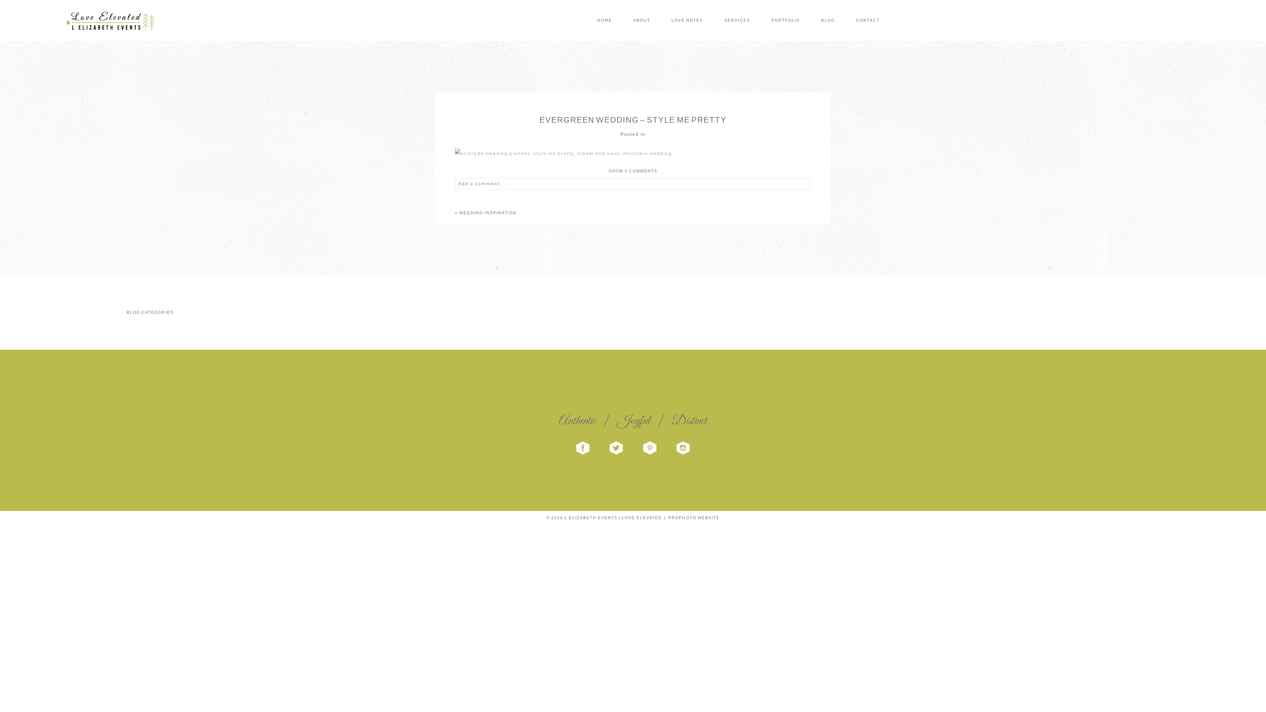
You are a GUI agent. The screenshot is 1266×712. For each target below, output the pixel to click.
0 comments (633, 171)
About (641, 20)
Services (737, 20)
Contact (868, 20)
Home (604, 20)
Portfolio (785, 20)
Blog (828, 20)
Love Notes (687, 20)
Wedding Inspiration (488, 213)
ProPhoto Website (694, 518)
